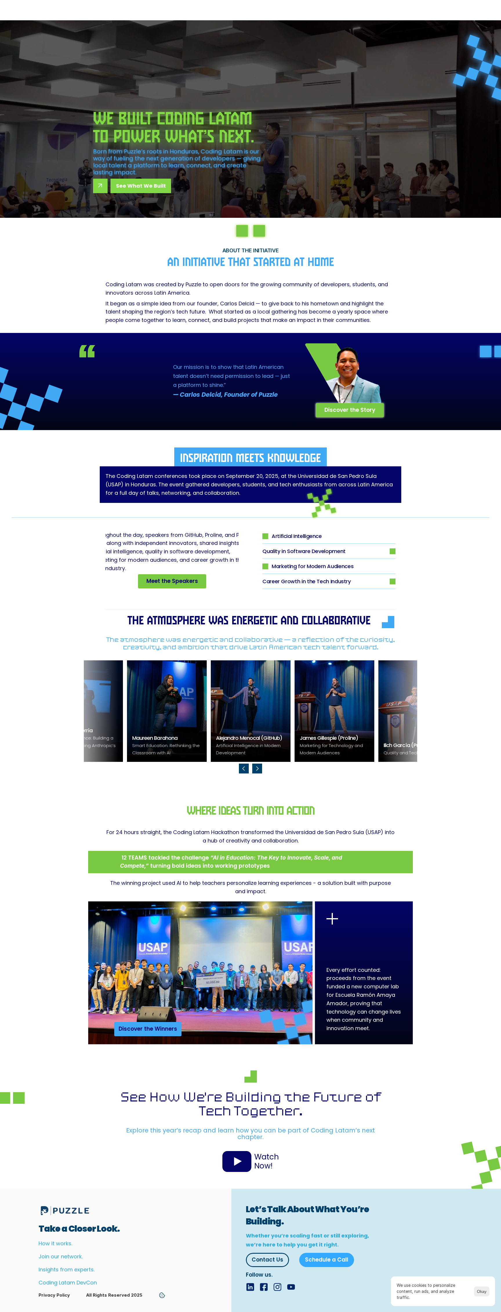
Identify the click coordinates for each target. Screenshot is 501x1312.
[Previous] (244, 768)
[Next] (257, 768)
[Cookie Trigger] (162, 1295)
